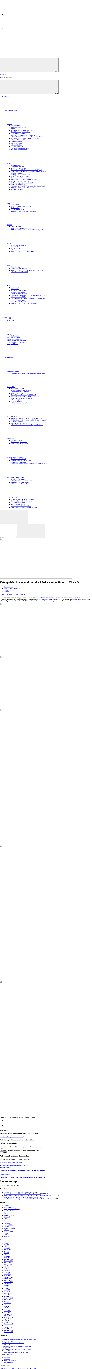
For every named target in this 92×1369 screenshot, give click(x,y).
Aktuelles (6, 96)
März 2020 (7, 1325)
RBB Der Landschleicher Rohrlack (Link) (23, 187)
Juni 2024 (6, 1267)
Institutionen (7, 317)
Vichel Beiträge (15, 287)
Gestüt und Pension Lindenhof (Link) (21, 176)
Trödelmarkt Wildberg (17, 145)
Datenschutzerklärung (10, 1360)
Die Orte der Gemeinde (10, 110)
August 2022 (7, 1303)
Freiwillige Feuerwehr (13, 337)
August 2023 (7, 1283)
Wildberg (9, 124)
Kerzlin (9, 243)
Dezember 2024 (8, 1259)
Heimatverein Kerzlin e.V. (18, 245)
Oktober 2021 (8, 1316)
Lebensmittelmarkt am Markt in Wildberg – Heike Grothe (27, 137)
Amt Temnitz (11, 319)
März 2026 (7, 1248)
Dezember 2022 (8, 1296)
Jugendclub (14, 128)
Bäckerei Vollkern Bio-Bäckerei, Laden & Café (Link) (26, 170)
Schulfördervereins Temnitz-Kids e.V (50, 598)
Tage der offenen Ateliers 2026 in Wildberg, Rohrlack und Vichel (22, 1194)
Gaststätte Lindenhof (17, 173)
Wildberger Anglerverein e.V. (19, 149)
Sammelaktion (46, 599)
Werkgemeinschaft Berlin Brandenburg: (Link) (24, 179)
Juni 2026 (6, 1243)
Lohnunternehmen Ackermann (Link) (21, 250)
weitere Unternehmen (13, 498)
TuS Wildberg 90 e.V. (17, 146)
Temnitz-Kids (19, 1165)
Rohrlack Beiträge (16, 165)
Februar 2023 (7, 1293)
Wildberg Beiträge (16, 125)
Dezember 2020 (8, 1324)
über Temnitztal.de (9, 1362)
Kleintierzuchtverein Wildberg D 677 (21, 130)
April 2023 (7, 1290)
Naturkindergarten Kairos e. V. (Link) (21, 178)
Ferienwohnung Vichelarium (19, 293)
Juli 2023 (6, 1285)
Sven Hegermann (21, 594)
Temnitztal (3, 74)
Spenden (12, 1165)
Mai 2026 (6, 1245)
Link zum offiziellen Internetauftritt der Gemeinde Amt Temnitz (18, 1368)
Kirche (9, 334)
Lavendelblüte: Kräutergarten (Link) (21, 181)
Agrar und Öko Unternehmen (15, 477)
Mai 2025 (6, 1253)
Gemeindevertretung (9, 1215)
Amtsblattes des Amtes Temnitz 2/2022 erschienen (16, 1346)
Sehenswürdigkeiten (13, 371)
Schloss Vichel (15, 289)
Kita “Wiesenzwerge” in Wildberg (20, 132)
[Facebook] (17, 42)
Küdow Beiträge (15, 267)
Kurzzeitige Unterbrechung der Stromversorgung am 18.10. (19, 1339)
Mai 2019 (6, 1328)
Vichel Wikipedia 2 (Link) (18, 302)
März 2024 (7, 1272)
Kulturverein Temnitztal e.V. (19, 166)
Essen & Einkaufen (12, 417)
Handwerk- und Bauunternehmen (16, 457)
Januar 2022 (7, 1312)
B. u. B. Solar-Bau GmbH (18, 290)
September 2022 (8, 1301)
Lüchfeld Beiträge (16, 226)
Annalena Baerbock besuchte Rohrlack (13, 1343)
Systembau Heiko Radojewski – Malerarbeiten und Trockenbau (29, 298)
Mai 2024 (6, 1269)
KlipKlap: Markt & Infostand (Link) (21, 174)
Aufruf (77, 599)
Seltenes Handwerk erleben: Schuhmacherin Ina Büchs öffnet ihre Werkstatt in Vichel (28, 1195)
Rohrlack (9, 163)
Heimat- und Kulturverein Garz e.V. (21, 206)
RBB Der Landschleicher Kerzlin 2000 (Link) (24, 251)
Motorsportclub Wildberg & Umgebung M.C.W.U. (25, 138)
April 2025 (7, 1254)
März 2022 (7, 1309)
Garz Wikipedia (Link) (17, 209)
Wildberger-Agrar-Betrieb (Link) (20, 148)
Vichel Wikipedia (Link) (18, 300)
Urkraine (25, 1165)
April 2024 (7, 1270)
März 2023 (7, 1291)
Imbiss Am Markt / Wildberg (19, 140)
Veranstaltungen (8, 587)
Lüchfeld (9, 225)
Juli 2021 (6, 1320)
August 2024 (7, 1266)
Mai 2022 (6, 1306)
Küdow (9, 265)
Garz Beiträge (15, 204)
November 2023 (8, 1278)
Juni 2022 (6, 1304)
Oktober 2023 (8, 1280)
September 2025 (8, 1251)
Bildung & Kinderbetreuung (12, 588)
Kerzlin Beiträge (15, 247)
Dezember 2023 (8, 1277)
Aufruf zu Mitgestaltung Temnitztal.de (11, 1162)
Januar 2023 (7, 1295)
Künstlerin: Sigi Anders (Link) (19, 184)
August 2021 (7, 1319)
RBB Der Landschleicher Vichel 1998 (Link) (23, 303)
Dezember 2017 (8, 1332)
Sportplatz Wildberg (16, 143)
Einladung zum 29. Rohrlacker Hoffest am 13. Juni (18, 1192)
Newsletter (7, 1357)
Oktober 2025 (8, 1249)
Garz (8, 203)
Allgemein (7, 1205)
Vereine (6, 590)
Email (1, 1148)
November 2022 (8, 1298)
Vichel (9, 285)
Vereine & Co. (11, 387)
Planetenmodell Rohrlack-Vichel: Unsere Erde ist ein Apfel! (28, 186)
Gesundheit (7, 1217)
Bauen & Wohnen (9, 1207)
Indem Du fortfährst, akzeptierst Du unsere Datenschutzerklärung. (20, 1150)
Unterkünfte (10, 438)
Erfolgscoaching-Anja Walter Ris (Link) (22, 183)
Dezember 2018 (8, 1330)
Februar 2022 (7, 1311)
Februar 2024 (7, 1274)
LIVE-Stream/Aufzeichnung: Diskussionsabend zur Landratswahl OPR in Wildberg (27, 1199)
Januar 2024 (7, 1275)
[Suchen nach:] (8, 537)
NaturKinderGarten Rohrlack (19, 168)
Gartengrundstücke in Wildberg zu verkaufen (15, 1352)
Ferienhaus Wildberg (17, 141)
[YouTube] (17, 56)
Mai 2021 (6, 1322)
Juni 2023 (6, 1286)
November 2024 (8, 1261)
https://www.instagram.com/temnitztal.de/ (11, 1137)
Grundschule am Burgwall (18, 127)
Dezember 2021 (8, 1314)
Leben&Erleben (8, 357)
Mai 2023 (6, 1288)
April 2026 (7, 1246)
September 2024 (8, 1264)
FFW (5, 1212)
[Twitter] (17, 28)
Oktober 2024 (8, 1262)
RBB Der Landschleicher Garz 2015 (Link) (23, 211)
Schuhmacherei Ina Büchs (18, 297)
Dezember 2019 (8, 1327)
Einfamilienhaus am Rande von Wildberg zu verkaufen (17, 1349)
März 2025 (7, 1256)
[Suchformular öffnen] (14, 517)
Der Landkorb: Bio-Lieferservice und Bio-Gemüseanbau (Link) (29, 171)
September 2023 (8, 1282)
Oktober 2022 (8, 1299)
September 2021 (8, 1317)
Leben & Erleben (8, 1225)
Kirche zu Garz (15, 208)
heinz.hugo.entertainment (18, 133)
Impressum (7, 1359)
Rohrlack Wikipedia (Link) (18, 189)
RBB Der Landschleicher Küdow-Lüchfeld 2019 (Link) (27, 229)
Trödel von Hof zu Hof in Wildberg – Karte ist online (19, 1197)
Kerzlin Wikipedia (16, 248)
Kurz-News (7, 1223)
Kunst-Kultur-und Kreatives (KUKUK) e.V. (23, 135)
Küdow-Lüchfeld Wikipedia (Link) (21, 228)
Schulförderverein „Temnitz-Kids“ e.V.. (22, 398)
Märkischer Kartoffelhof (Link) (19, 272)
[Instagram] (17, 14)
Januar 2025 (7, 1257)
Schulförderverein (5, 1165)
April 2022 (7, 1307)
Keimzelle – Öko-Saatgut (18, 292)
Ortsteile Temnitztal (9, 1228)
